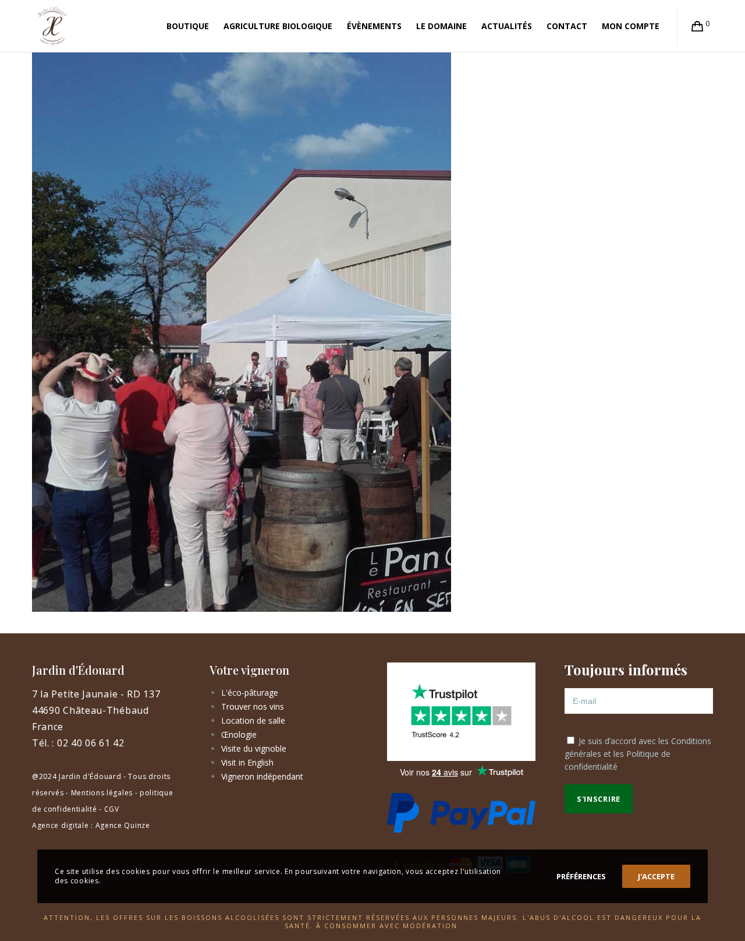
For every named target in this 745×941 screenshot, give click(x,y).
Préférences (581, 876)
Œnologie (239, 734)
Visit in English (247, 762)
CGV (111, 809)
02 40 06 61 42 (91, 742)
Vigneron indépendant (262, 776)
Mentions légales (102, 793)
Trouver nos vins (252, 706)
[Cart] (697, 26)
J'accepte (656, 876)
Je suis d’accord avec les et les (638, 753)
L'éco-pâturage (249, 692)
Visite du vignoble (253, 748)
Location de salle (253, 720)
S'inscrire (598, 799)
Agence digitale (60, 825)
